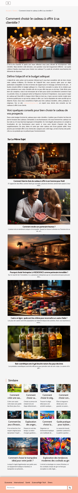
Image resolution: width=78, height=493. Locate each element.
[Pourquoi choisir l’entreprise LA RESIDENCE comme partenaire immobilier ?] (39, 252)
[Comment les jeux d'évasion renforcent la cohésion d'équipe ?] (14, 415)
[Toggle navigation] (8, 3)
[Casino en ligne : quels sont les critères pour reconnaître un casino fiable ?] (39, 298)
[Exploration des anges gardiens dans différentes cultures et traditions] (31, 415)
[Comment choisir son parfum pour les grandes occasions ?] (64, 388)
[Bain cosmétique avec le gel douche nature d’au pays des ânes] (39, 344)
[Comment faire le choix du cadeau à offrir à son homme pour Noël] (39, 161)
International (19, 482)
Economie (8, 482)
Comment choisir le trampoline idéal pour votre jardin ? (22, 459)
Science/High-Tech (39, 482)
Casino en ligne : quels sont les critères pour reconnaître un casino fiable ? (39, 318)
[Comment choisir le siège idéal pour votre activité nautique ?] (47, 388)
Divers (15, 11)
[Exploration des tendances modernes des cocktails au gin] (55, 446)
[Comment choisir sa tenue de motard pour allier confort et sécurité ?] (31, 388)
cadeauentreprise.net (31, 103)
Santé (27, 482)
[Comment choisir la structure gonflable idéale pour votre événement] (47, 415)
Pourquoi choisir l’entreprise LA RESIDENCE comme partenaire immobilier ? (39, 272)
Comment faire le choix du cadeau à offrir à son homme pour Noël (39, 181)
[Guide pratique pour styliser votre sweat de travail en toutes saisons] (64, 415)
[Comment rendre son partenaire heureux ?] (39, 206)
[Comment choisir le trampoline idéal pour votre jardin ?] (22, 446)
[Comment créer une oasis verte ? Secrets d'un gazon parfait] (14, 388)
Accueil (8, 11)
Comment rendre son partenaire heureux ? (39, 227)
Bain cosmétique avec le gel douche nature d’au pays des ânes (39, 364)
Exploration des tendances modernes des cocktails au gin (55, 459)
